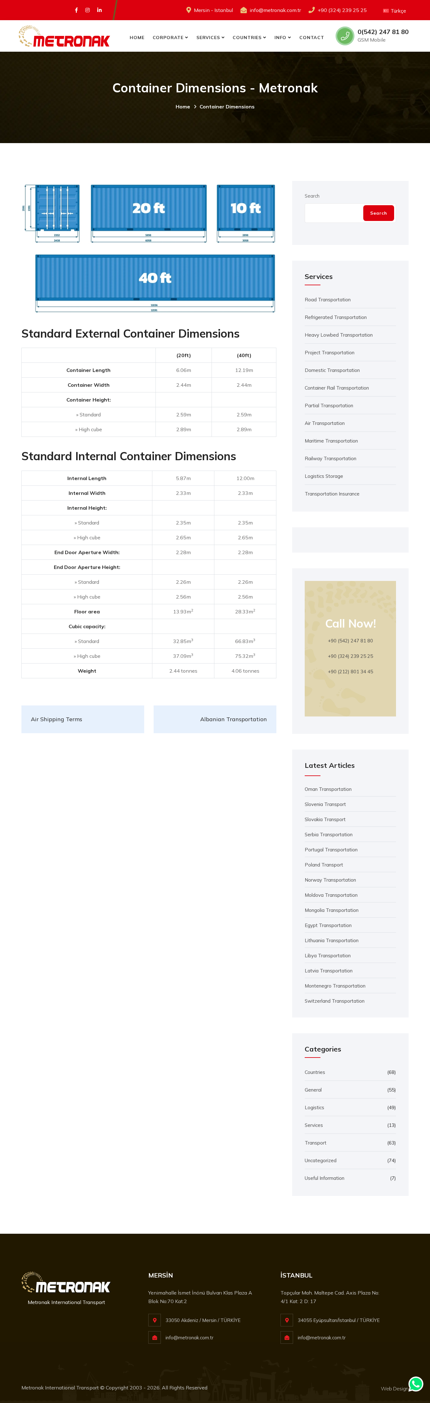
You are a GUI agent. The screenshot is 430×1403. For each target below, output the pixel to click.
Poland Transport (324, 865)
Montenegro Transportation (335, 986)
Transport (315, 1143)
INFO (280, 37)
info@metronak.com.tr (275, 10)
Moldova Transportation (331, 895)
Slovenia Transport (325, 804)
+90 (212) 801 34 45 (350, 672)
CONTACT (311, 37)
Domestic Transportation (332, 370)
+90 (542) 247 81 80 (350, 641)
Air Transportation (325, 423)
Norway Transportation (330, 880)
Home (183, 106)
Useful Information (324, 1178)
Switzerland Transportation (335, 1001)
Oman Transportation (328, 789)
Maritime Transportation (331, 441)
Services (314, 1125)
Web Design (395, 1388)
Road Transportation (328, 300)
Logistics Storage (324, 476)
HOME (137, 37)
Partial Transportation (329, 406)
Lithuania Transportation (332, 940)
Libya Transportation (328, 956)
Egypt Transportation (328, 925)
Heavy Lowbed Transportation (339, 335)
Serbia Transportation (329, 835)
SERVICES (208, 37)
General (313, 1090)
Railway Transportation (330, 458)
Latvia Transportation (329, 971)
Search (312, 196)
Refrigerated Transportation (336, 317)
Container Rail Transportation (337, 388)
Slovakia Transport (325, 819)
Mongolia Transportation (332, 910)
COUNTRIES (247, 37)
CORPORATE (168, 37)
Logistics (314, 1107)
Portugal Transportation (331, 850)
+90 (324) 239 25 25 (342, 10)
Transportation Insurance (332, 494)
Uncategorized (321, 1160)
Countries (315, 1072)
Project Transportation (329, 353)
